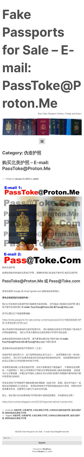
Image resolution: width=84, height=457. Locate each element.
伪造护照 (18, 410)
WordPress (47, 449)
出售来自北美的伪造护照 (59, 410)
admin (36, 179)
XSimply (40, 451)
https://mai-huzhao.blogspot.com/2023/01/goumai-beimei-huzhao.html (37, 401)
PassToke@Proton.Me (22, 281)
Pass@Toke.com (64, 281)
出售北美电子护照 (40, 410)
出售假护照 (27, 410)
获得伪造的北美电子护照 (15, 413)
